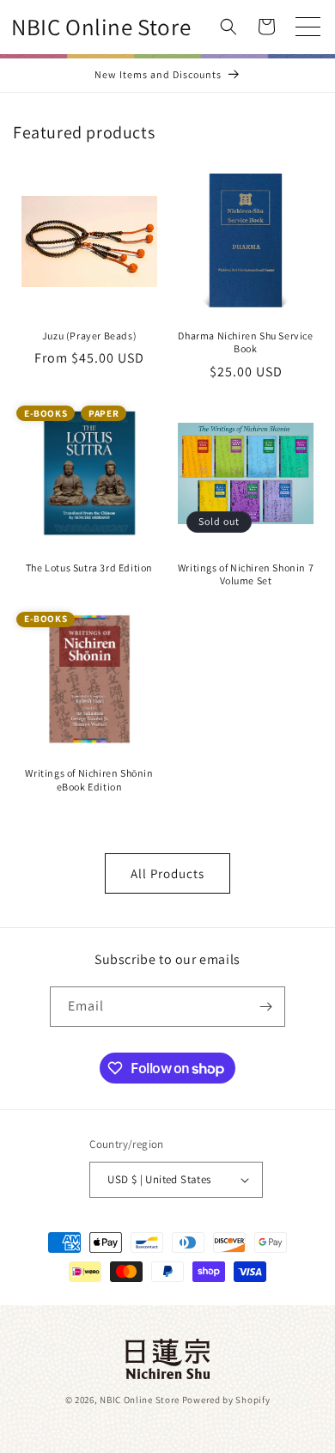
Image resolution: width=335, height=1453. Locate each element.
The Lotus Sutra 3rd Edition (89, 567)
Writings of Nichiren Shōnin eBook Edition (89, 779)
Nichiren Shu (167, 1359)
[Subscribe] (265, 1006)
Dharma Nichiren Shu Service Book (245, 342)
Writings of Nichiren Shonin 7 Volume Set (246, 574)
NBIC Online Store (140, 1400)
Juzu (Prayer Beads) (89, 335)
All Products (167, 873)
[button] (228, 27)
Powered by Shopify (226, 1400)
